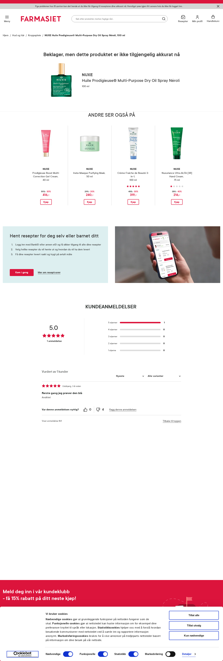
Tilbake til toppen (172, 421)
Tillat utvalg (194, 625)
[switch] (103, 654)
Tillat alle (194, 615)
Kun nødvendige (194, 635)
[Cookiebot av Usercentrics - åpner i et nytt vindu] (22, 654)
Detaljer (187, 654)
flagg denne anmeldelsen (122, 409)
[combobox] (119, 18)
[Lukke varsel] (218, 6)
